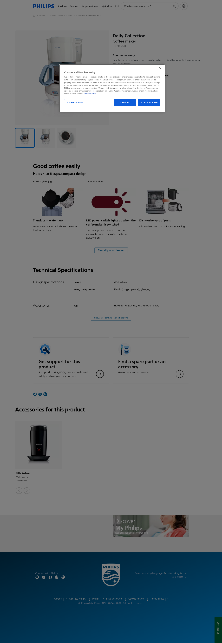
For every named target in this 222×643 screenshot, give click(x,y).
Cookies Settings (75, 102)
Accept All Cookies (149, 102)
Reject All (124, 102)
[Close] (160, 68)
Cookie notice (90, 93)
